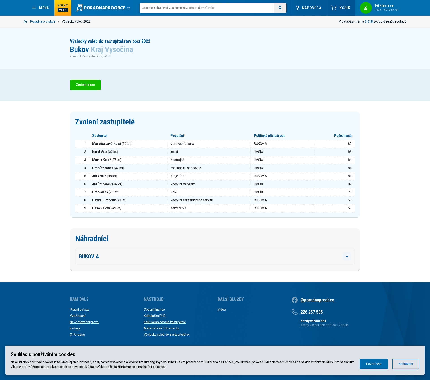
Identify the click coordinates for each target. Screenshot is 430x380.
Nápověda (311, 8)
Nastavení (406, 364)
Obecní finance (154, 309)
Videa (222, 309)
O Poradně (77, 334)
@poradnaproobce (317, 300)
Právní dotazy (79, 309)
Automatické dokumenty (161, 328)
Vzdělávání (77, 316)
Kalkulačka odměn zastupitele (165, 322)
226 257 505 (312, 312)
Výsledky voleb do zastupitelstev (167, 334)
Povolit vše (373, 364)
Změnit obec (85, 85)
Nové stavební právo (84, 322)
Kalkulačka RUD (155, 316)
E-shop (75, 328)
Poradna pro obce (42, 21)
